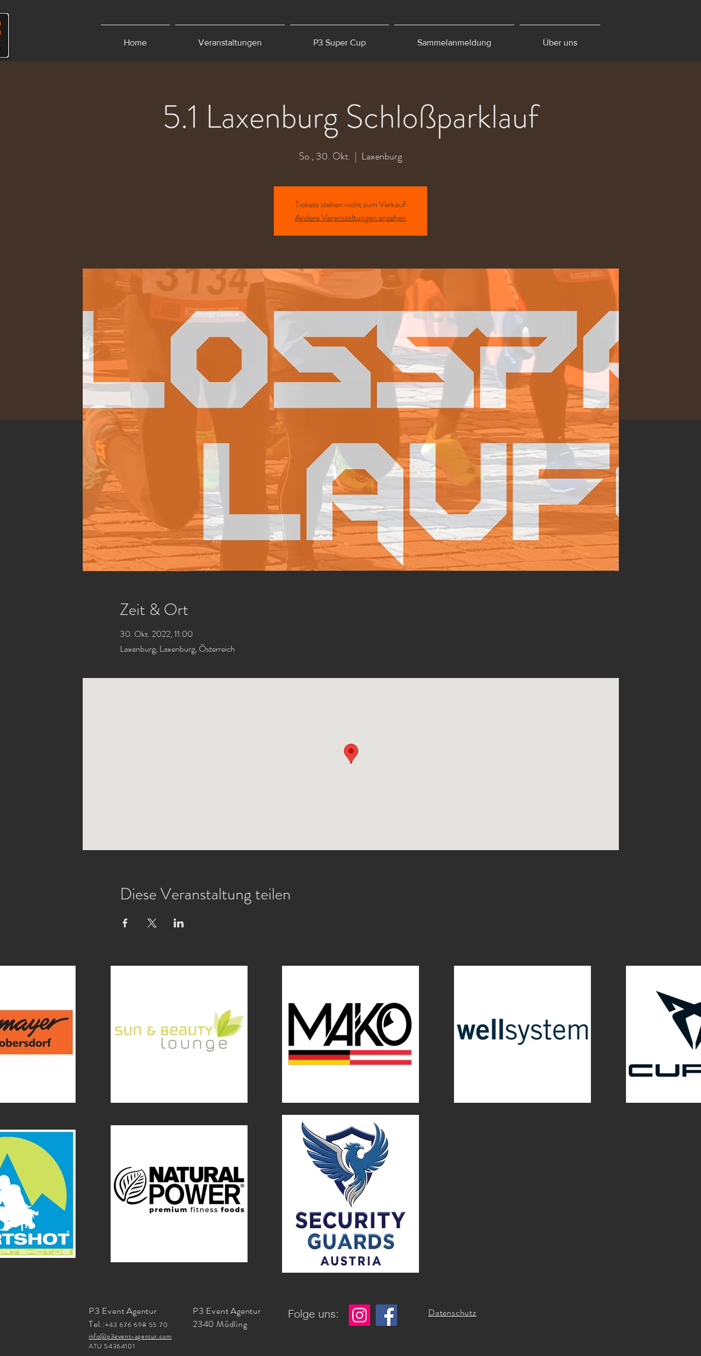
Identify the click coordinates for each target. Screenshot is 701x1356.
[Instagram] (359, 1315)
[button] (230, 37)
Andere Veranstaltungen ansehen (350, 217)
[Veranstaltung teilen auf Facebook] (125, 923)
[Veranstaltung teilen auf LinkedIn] (179, 923)
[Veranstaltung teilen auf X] (152, 923)
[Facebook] (386, 1315)
